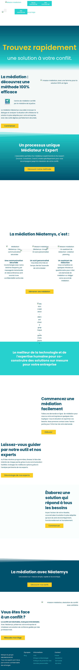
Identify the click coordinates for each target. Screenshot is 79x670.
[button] (66, 3)
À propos (27, 652)
